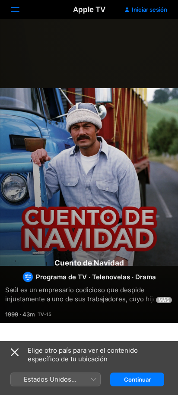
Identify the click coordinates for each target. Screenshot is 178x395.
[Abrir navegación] (20, 9)
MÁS (164, 300)
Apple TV (89, 9)
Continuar (137, 379)
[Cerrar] (15, 352)
